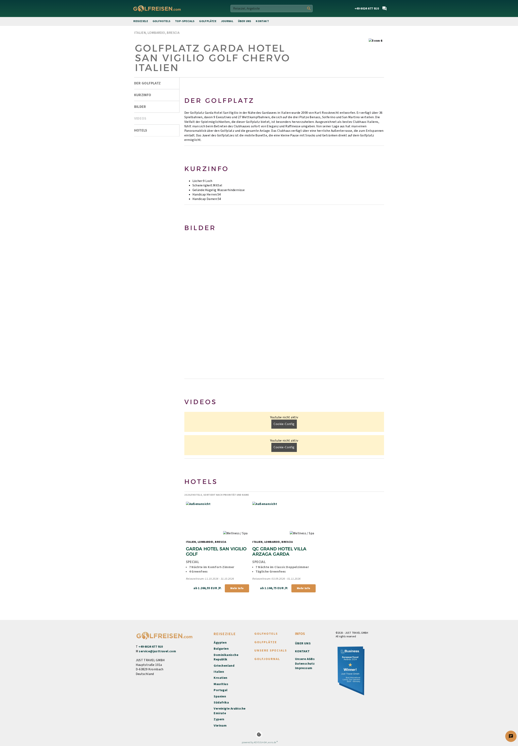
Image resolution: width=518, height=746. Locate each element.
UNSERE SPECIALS (270, 650)
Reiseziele (140, 21)
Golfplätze (207, 21)
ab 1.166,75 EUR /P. (274, 588)
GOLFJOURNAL (267, 659)
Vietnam (220, 725)
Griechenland (224, 665)
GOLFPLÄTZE (265, 642)
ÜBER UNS (303, 643)
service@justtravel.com (157, 651)
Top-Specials (185, 21)
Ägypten (220, 642)
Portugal (220, 690)
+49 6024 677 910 (150, 646)
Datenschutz (305, 663)
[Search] (309, 8)
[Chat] (384, 8)
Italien (219, 671)
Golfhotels (162, 21)
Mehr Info (237, 588)
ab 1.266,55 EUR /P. (207, 588)
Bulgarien (221, 648)
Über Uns (244, 21)
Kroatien (220, 678)
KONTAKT (302, 651)
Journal (227, 21)
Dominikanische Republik (226, 657)
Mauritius (221, 684)
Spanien (220, 696)
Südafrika (221, 702)
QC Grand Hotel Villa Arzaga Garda (280, 551)
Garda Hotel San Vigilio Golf (217, 551)
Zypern (219, 719)
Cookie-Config (284, 424)
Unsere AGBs (305, 659)
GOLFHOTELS (266, 633)
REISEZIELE (225, 634)
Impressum (303, 668)
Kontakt (262, 21)
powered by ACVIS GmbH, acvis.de (259, 742)
